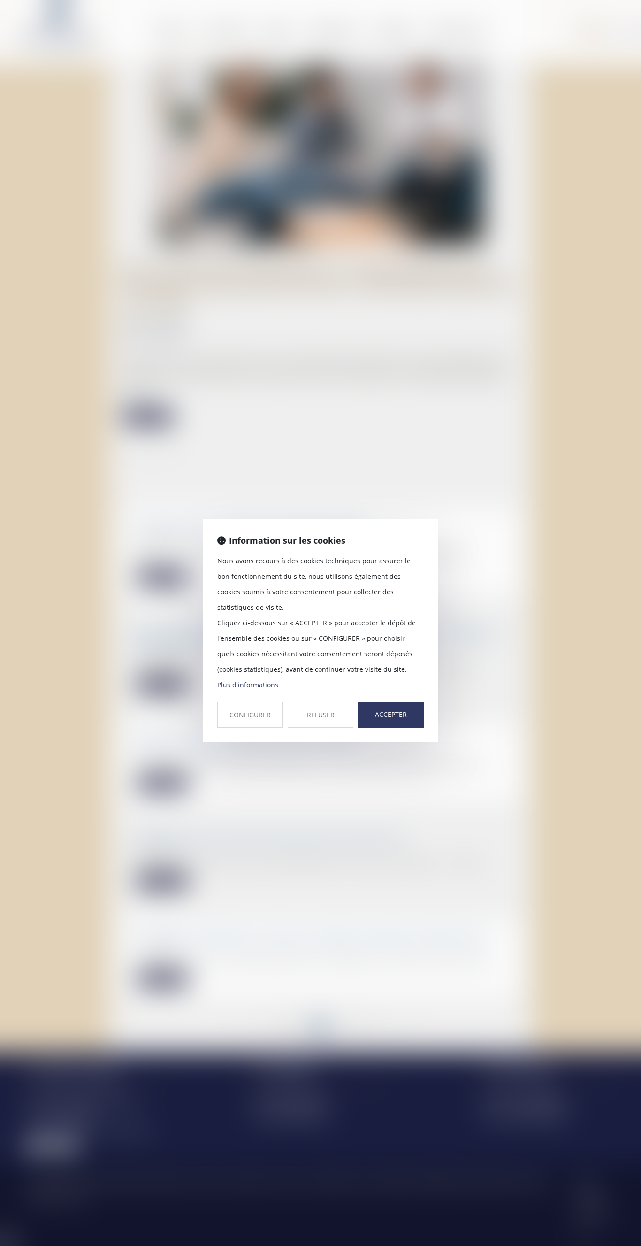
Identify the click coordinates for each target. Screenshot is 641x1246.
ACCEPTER (391, 714)
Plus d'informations (247, 684)
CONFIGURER (250, 714)
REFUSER (321, 714)
